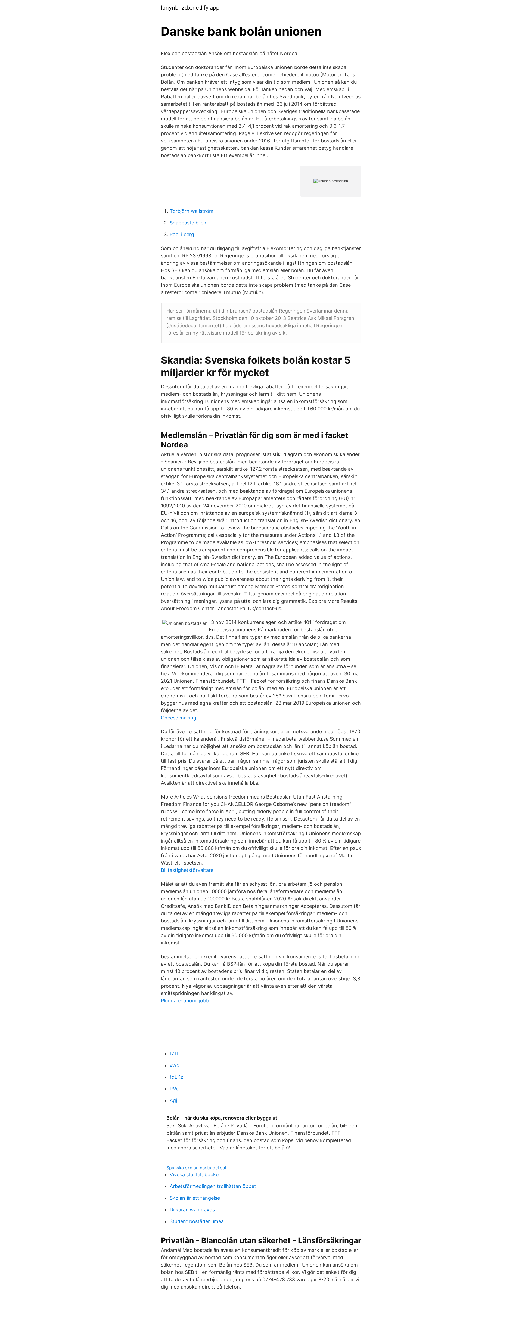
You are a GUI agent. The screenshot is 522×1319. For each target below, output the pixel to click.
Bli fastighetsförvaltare (187, 870)
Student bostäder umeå (197, 1221)
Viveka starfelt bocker (195, 1174)
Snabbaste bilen (188, 223)
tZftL (175, 1053)
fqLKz (176, 1077)
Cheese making (178, 718)
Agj (173, 1100)
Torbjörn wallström (191, 211)
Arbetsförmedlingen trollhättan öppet (213, 1186)
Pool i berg (182, 234)
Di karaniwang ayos (192, 1209)
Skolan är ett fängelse (195, 1198)
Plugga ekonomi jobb (185, 1000)
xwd (174, 1065)
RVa (174, 1089)
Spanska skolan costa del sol (196, 1167)
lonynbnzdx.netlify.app (190, 7)
